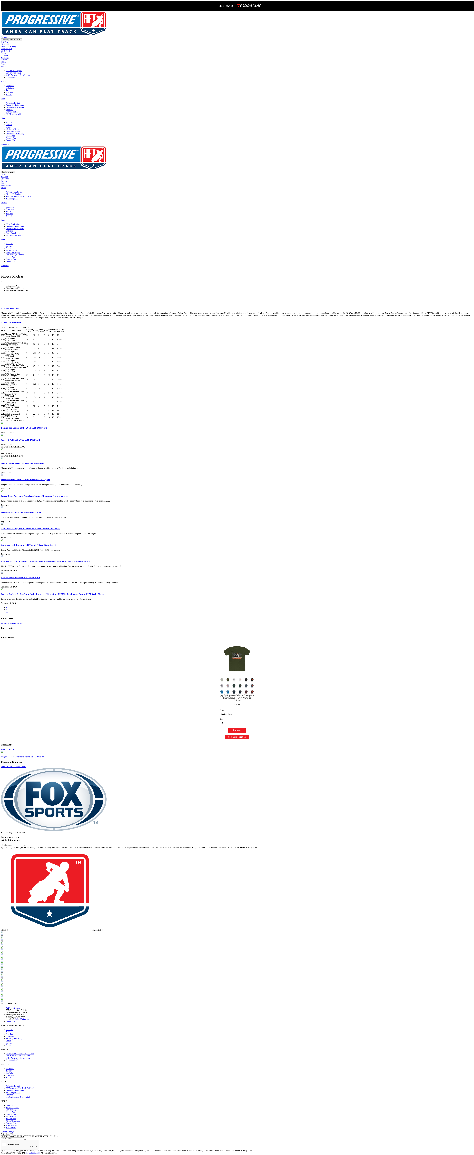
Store (3, 64)
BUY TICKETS (7, 749)
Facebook (10, 86)
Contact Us (10, 140)
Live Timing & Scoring (15, 133)
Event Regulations (13, 112)
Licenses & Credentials (15, 107)
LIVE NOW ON (226, 6)
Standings (5, 57)
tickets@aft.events (22, 1019)
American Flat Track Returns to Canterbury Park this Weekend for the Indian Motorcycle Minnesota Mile (45, 561)
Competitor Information (15, 105)
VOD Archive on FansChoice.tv (18, 75)
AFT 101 (9, 122)
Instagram (10, 88)
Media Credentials (13, 1121)
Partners (9, 125)
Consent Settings (7, 1132)
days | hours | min (11, 40)
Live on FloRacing (8, 46)
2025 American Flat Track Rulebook (20, 1088)
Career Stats (11, 322)
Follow (4, 81)
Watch (3, 66)
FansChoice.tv (6, 49)
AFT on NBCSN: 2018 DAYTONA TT (20, 439)
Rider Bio (10, 308)
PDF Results (11, 1116)
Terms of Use (11, 1128)
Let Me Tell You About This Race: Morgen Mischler (22, 463)
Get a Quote (10, 1105)
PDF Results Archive (14, 114)
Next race (5, 37)
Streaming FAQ (12, 77)
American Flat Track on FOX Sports (20, 1054)
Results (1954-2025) (14, 1038)
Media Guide (11, 1119)
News (3, 53)
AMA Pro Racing (13, 103)
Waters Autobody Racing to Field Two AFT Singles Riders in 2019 (28, 545)
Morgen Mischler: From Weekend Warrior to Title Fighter (25, 480)
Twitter (8, 90)
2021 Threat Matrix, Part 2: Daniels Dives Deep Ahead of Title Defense (30, 529)
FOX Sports (5, 51)
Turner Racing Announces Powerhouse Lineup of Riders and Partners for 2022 (34, 496)
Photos (8, 127)
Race (3, 99)
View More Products (237, 737)
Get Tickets (5, 42)
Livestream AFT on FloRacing (18, 1056)
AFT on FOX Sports (14, 71)
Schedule (4, 55)
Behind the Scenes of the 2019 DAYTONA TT (24, 428)
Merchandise (6, 44)
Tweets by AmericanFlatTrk (12, 623)
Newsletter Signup (13, 131)
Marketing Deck (12, 129)
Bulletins (9, 110)
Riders (3, 62)
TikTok (9, 94)
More (3, 118)
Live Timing (11, 1110)
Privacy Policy (11, 1125)
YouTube (9, 92)
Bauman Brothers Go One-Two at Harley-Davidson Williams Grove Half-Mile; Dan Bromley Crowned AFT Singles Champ (52, 594)
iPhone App (10, 136)
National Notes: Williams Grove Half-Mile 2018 (20, 578)
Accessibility (11, 1123)
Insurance (5, 144)
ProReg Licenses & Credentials (18, 1097)
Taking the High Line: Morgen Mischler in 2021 (21, 512)
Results (4, 60)
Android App (11, 138)
